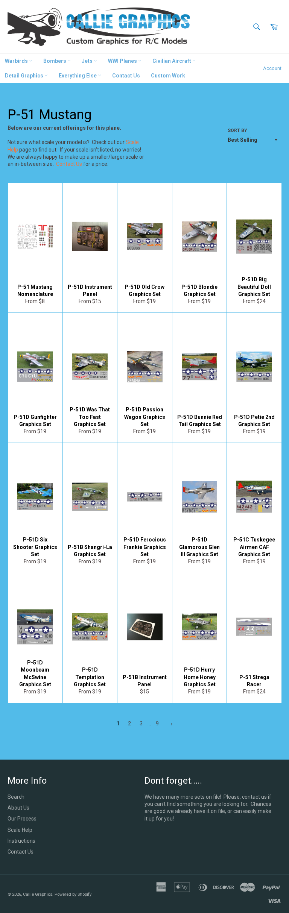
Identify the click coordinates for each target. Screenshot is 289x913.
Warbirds (17, 61)
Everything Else (78, 76)
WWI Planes (123, 61)
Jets (88, 61)
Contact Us (126, 76)
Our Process (22, 819)
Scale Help (20, 830)
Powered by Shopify (73, 894)
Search (16, 797)
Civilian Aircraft (172, 61)
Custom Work (168, 76)
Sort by (237, 130)
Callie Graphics (37, 894)
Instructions (21, 841)
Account (272, 68)
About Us (18, 808)
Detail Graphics (24, 76)
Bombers (55, 61)
